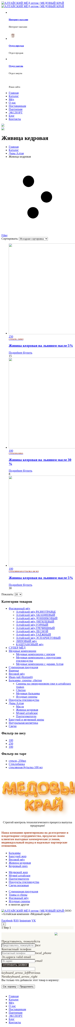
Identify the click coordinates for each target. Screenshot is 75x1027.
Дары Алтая (16, 703)
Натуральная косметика (23, 722)
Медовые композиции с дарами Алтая (39, 664)
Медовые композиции (22, 650)
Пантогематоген (26, 716)
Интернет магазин (18, 19)
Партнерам (15, 109)
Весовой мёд (17, 673)
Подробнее (15, 352)
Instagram (25, 920)
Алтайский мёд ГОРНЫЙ (32, 624)
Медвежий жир (18, 872)
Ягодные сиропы (26, 696)
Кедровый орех (18, 866)
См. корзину (9, 986)
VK (33, 920)
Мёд (11, 99)
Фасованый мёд (18, 898)
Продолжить (26, 986)
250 (11, 743)
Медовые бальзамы (28, 693)
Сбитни (21, 690)
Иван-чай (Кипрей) (21, 677)
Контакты (15, 119)
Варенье (14, 670)
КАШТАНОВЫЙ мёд (29, 644)
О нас (12, 102)
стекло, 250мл (17, 760)
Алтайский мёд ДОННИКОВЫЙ (37, 618)
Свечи (13, 726)
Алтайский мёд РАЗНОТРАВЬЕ (36, 611)
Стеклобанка (17, 764)
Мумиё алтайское (27, 713)
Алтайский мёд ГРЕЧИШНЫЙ (35, 628)
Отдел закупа (16, 66)
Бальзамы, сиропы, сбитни (25, 680)
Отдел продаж (16, 45)
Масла (20, 706)
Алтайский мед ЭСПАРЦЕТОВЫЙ (38, 637)
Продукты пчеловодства (24, 699)
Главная (14, 92)
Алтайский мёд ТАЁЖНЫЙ (33, 634)
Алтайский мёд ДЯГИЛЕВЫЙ (35, 621)
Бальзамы (15, 853)
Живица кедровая (27, 709)
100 (11, 740)
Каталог (14, 96)
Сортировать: (10, 238)
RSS (16, 920)
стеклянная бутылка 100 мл (26, 767)
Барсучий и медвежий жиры (26, 719)
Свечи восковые (19, 885)
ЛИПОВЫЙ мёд (26, 641)
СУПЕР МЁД (17, 647)
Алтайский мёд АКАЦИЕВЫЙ (35, 615)
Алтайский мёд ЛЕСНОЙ (32, 631)
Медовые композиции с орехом (35, 654)
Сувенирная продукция (23, 667)
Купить (27, 352)
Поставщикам (17, 105)
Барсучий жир (17, 856)
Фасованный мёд (19, 608)
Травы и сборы (18, 894)
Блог (12, 115)
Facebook (7, 920)
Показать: (7, 594)
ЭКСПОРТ (16, 112)
